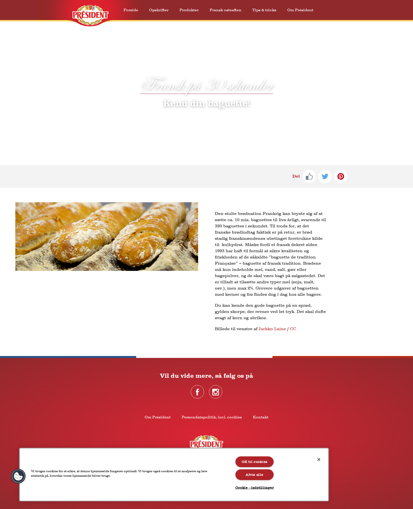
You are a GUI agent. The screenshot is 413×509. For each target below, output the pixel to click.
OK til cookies (254, 462)
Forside (131, 10)
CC (293, 328)
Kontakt (260, 417)
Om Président (300, 10)
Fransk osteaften (225, 10)
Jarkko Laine (272, 328)
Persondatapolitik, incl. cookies (212, 417)
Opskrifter (158, 10)
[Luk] (319, 459)
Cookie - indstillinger (254, 488)
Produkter (189, 10)
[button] (18, 476)
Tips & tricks (264, 10)
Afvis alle (254, 475)
